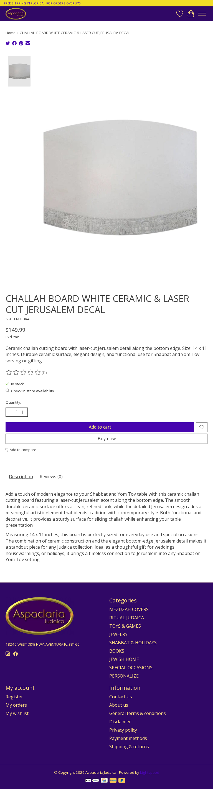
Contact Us (120, 697)
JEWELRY (118, 634)
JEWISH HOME (124, 659)
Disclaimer (120, 722)
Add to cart (100, 427)
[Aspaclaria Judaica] (16, 13)
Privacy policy (123, 730)
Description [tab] (21, 477)
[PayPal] (113, 781)
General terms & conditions (137, 713)
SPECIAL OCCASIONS (131, 668)
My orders (16, 705)
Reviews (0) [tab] (51, 477)
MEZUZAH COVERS (129, 609)
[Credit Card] (104, 781)
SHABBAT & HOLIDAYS (133, 643)
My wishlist (17, 713)
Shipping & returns (129, 747)
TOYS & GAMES (125, 626)
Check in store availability (32, 390)
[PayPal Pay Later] (122, 781)
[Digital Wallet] (92, 781)
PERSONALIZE (124, 676)
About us (118, 705)
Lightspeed (149, 772)
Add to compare (23, 449)
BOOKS (116, 651)
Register (14, 697)
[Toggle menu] (201, 13)
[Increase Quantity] (22, 412)
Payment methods (128, 738)
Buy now (107, 439)
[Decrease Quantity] (10, 412)
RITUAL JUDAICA (126, 618)
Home (11, 32)
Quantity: (13, 402)
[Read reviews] (24, 372)
